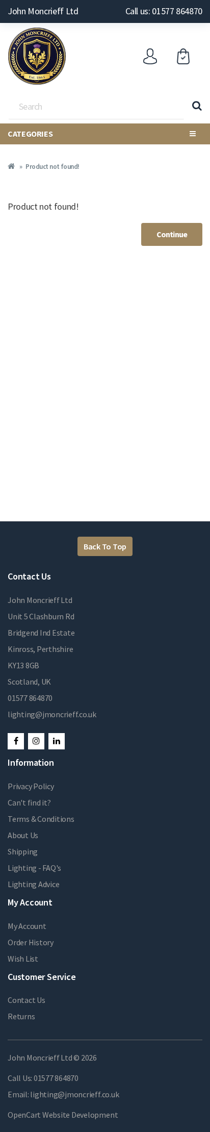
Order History (31, 942)
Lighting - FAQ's (34, 868)
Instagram (36, 741)
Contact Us (26, 1000)
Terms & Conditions (41, 819)
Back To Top (105, 546)
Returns (21, 1016)
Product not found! (52, 166)
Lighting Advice (33, 884)
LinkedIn (56, 741)
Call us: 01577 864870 (163, 11)
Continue (171, 234)
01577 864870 (30, 698)
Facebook (16, 741)
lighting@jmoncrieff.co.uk (52, 714)
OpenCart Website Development (63, 1115)
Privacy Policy (31, 786)
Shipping (23, 851)
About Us (23, 835)
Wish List (23, 958)
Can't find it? (29, 802)
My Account (27, 926)
